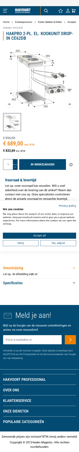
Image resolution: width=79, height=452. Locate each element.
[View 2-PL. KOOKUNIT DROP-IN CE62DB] (12, 122)
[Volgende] (69, 104)
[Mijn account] (67, 10)
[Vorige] (9, 104)
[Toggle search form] (45, 10)
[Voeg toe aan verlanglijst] (71, 164)
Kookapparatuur (23, 22)
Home (6, 22)
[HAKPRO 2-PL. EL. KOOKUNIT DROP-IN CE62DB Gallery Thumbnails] (12, 122)
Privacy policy (67, 205)
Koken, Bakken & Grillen (50, 22)
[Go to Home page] (22, 10)
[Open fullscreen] (39, 79)
